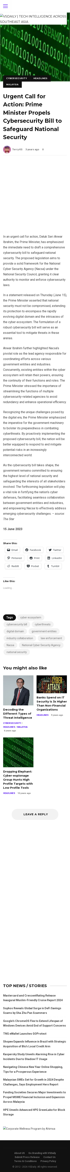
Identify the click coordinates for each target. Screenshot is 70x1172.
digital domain (15, 631)
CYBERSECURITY (16, 78)
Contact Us (49, 1157)
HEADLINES (40, 78)
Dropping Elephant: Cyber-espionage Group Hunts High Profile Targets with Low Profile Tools (18, 752)
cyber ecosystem (30, 617)
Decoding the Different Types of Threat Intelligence (18, 690)
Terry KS (17, 149)
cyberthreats (43, 624)
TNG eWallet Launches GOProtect (24, 1033)
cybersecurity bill (17, 624)
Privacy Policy (48, 1161)
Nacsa (10, 645)
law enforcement (51, 638)
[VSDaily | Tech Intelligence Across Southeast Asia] (33, 18)
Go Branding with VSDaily (42, 1153)
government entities (44, 631)
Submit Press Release (27, 1157)
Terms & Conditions (25, 1161)
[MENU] (5, 6)
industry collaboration (20, 638)
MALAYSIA (12, 84)
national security (17, 652)
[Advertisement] (35, 197)
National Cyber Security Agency (41, 645)
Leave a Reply (36, 814)
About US (19, 1153)
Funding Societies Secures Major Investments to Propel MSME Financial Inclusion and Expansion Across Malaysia (34, 1097)
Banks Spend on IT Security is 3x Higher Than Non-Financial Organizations (52, 684)
